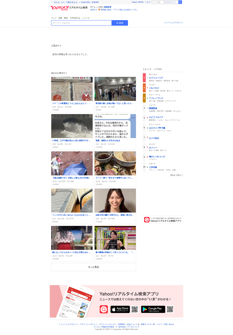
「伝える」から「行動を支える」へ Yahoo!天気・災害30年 (75, 2)
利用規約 (121, 324)
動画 (66, 18)
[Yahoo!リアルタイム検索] (69, 6)
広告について (132, 324)
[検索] (180, 2)
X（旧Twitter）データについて (128, 327)
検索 (121, 23)
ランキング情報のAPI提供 (104, 327)
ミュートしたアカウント (173, 22)
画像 (60, 18)
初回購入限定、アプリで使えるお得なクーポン (119, 10)
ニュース (86, 18)
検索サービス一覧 (148, 324)
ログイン (93, 10)
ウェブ (53, 18)
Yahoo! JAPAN (137, 2)
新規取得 (107, 7)
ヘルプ (147, 2)
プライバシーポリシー (88, 324)
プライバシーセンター (107, 324)
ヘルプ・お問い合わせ (165, 324)
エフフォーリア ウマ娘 (172, 2)
